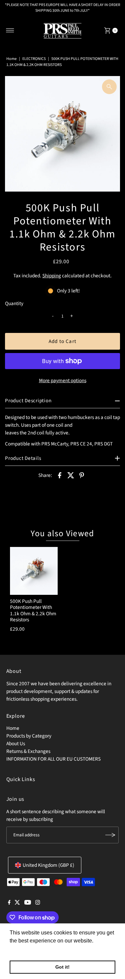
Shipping (51, 275)
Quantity (14, 303)
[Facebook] (9, 903)
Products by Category (28, 736)
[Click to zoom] (109, 86)
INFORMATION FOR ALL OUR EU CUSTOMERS (53, 759)
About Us (15, 743)
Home (11, 59)
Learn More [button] (24, 950)
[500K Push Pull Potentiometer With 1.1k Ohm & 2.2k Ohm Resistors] (34, 571)
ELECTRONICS (34, 59)
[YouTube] (27, 903)
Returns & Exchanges (28, 751)
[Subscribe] (110, 835)
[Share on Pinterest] (82, 475)
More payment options (62, 380)
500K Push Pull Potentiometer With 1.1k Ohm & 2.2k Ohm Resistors (33, 610)
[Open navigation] (10, 30)
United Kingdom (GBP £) (48, 865)
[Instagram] (37, 903)
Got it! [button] (62, 967)
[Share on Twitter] (71, 475)
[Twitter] (17, 903)
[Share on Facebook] (60, 475)
